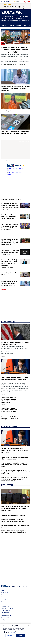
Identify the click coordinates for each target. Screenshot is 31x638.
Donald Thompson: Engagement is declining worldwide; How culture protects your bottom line (15, 88)
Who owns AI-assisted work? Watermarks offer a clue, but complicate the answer (15, 132)
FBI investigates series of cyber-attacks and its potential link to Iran (15, 526)
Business (4, 25)
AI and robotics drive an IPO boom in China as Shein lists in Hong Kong (14, 458)
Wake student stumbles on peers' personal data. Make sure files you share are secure (13, 531)
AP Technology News (8, 426)
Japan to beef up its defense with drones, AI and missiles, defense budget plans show (14, 379)
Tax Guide (18, 25)
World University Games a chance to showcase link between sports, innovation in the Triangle (10, 227)
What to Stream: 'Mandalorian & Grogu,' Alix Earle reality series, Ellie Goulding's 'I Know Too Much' (15, 464)
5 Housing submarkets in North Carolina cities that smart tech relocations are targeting (10, 206)
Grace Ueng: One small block (8, 274)
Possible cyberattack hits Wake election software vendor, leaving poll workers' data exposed (15, 508)
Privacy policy (13, 632)
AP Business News (7, 321)
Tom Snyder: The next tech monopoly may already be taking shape (10, 252)
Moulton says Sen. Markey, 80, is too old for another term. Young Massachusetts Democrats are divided (14, 479)
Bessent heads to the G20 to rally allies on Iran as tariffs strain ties (9, 418)
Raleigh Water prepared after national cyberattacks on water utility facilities (12, 520)
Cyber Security (6, 485)
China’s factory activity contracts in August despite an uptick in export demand (9, 409)
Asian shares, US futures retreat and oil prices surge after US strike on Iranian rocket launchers (9, 400)
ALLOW (20, 635)
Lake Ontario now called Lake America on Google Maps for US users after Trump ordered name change (15, 471)
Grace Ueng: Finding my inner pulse (12, 111)
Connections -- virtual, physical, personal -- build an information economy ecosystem (14, 49)
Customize (9, 635)
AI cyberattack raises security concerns (13, 515)
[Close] (28, 625)
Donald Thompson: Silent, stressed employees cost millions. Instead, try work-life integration (10, 242)
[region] (15, 631)
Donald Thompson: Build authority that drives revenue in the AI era (9, 283)
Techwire (11, 25)
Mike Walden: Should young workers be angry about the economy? (9, 216)
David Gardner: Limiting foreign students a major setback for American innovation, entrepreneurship (9, 263)
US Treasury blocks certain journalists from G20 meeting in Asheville (15, 343)
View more (3, 289)
